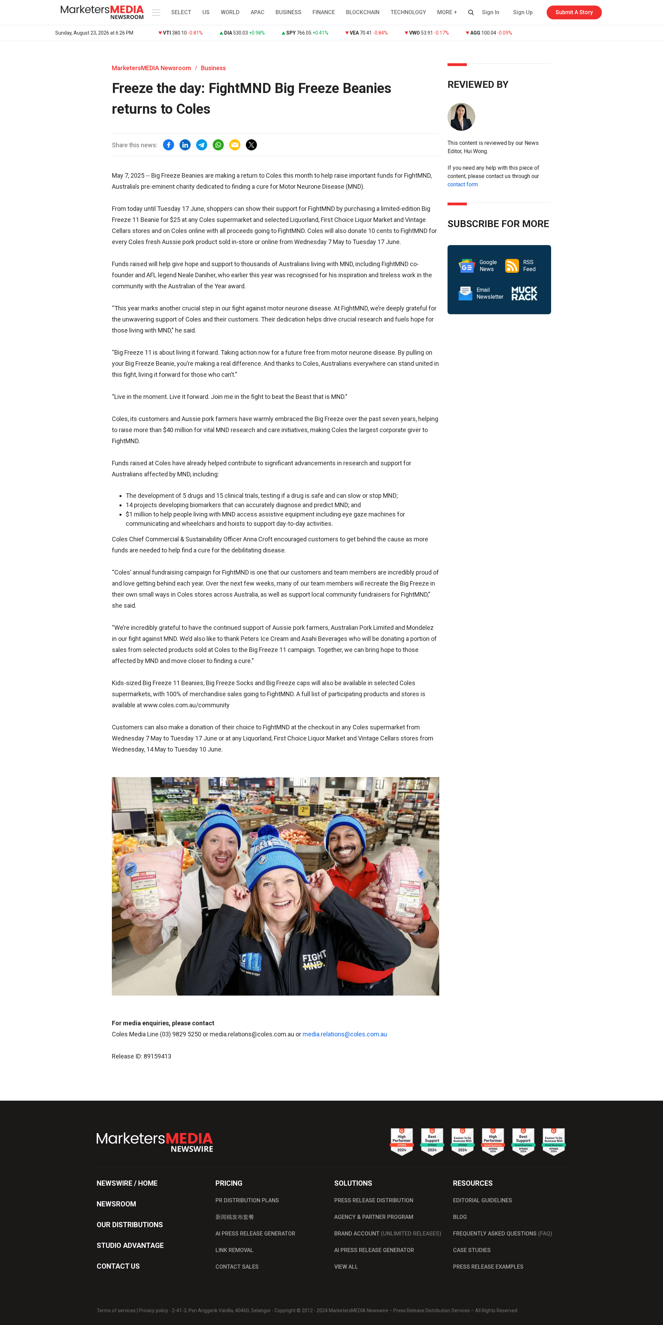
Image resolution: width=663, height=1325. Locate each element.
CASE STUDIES (472, 1250)
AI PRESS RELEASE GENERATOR (255, 1233)
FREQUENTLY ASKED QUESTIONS (502, 1233)
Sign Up (523, 12)
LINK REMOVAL (234, 1250)
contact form (463, 184)
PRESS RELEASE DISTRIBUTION (373, 1200)
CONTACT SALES (237, 1266)
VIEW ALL (346, 1266)
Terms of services (116, 1310)
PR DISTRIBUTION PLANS (247, 1200)
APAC (258, 12)
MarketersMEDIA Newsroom (151, 68)
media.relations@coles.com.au (344, 1034)
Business (213, 68)
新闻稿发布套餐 (234, 1217)
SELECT (181, 12)
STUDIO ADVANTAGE (130, 1245)
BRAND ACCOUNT (387, 1233)
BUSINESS (288, 12)
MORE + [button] (447, 12)
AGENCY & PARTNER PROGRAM (373, 1217)
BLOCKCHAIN (362, 12)
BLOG (460, 1217)
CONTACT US (118, 1266)
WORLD (230, 12)
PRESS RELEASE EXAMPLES (488, 1266)
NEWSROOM (116, 1204)
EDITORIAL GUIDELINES (482, 1200)
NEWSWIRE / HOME (127, 1183)
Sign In (490, 12)
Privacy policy (153, 1310)
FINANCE (324, 12)
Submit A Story (574, 12)
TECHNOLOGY (408, 12)
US (206, 12)
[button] (155, 12)
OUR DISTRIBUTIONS (130, 1225)
